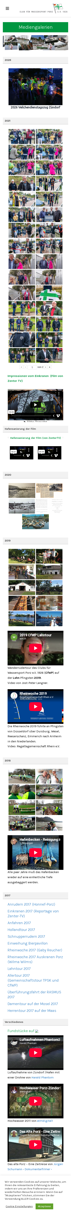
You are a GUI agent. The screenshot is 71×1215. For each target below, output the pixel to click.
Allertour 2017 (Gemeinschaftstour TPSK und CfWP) (33, 980)
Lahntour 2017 (19, 968)
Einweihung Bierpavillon (28, 943)
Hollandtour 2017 (21, 930)
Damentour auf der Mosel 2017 (33, 1004)
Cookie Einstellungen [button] (19, 1206)
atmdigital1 (45, 1121)
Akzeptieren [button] (44, 1206)
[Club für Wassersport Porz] (43, 8)
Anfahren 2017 (19, 923)
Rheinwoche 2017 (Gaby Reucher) (35, 950)
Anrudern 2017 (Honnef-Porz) (31, 904)
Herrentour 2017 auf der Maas (32, 1010)
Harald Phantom (42, 1077)
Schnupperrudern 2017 (26, 936)
